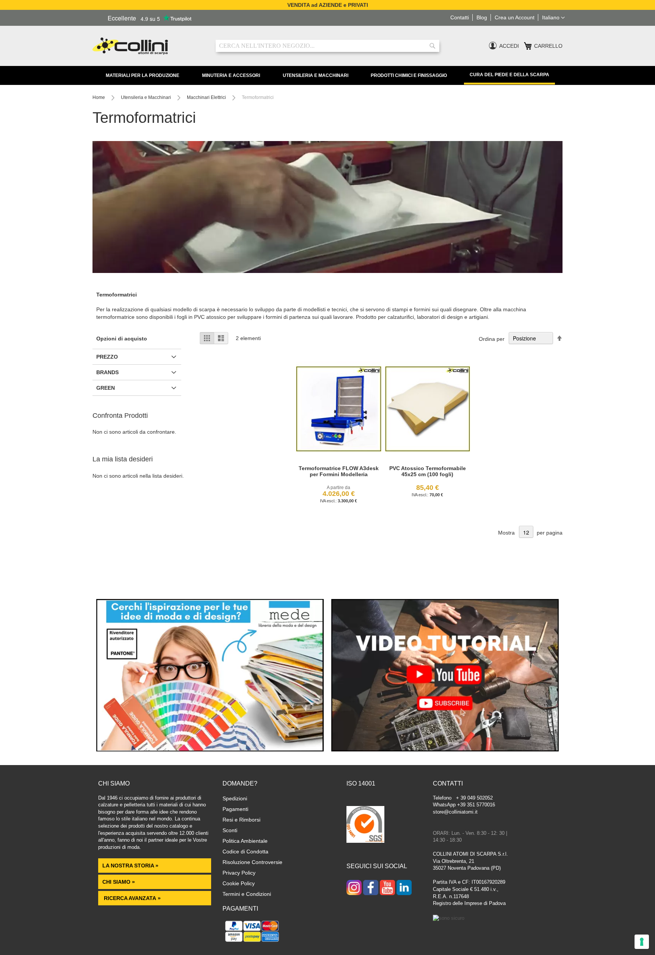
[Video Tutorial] (445, 749)
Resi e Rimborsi (241, 820)
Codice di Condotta (245, 851)
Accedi (509, 46)
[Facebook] (370, 888)
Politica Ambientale (245, 841)
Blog (481, 17)
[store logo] (148, 46)
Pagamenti (235, 809)
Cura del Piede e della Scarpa (509, 74)
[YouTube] (387, 888)
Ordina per (492, 339)
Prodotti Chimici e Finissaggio (409, 75)
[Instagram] (354, 888)
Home (99, 97)
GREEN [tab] (105, 388)
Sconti (230, 830)
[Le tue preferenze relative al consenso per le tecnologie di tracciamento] (642, 942)
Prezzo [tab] (107, 357)
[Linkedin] (404, 888)
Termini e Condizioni (247, 894)
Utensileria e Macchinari (315, 75)
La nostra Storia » (130, 865)
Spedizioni (235, 798)
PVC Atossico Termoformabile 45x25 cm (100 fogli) (427, 471)
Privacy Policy (239, 873)
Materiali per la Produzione (142, 75)
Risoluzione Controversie (252, 862)
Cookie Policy (239, 883)
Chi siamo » (118, 882)
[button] (553, 18)
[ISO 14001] (365, 825)
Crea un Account (514, 17)
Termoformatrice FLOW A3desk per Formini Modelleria (339, 471)
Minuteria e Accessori (231, 75)
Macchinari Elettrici (207, 97)
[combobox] (327, 46)
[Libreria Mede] (210, 749)
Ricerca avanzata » (131, 898)
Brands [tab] (107, 372)
